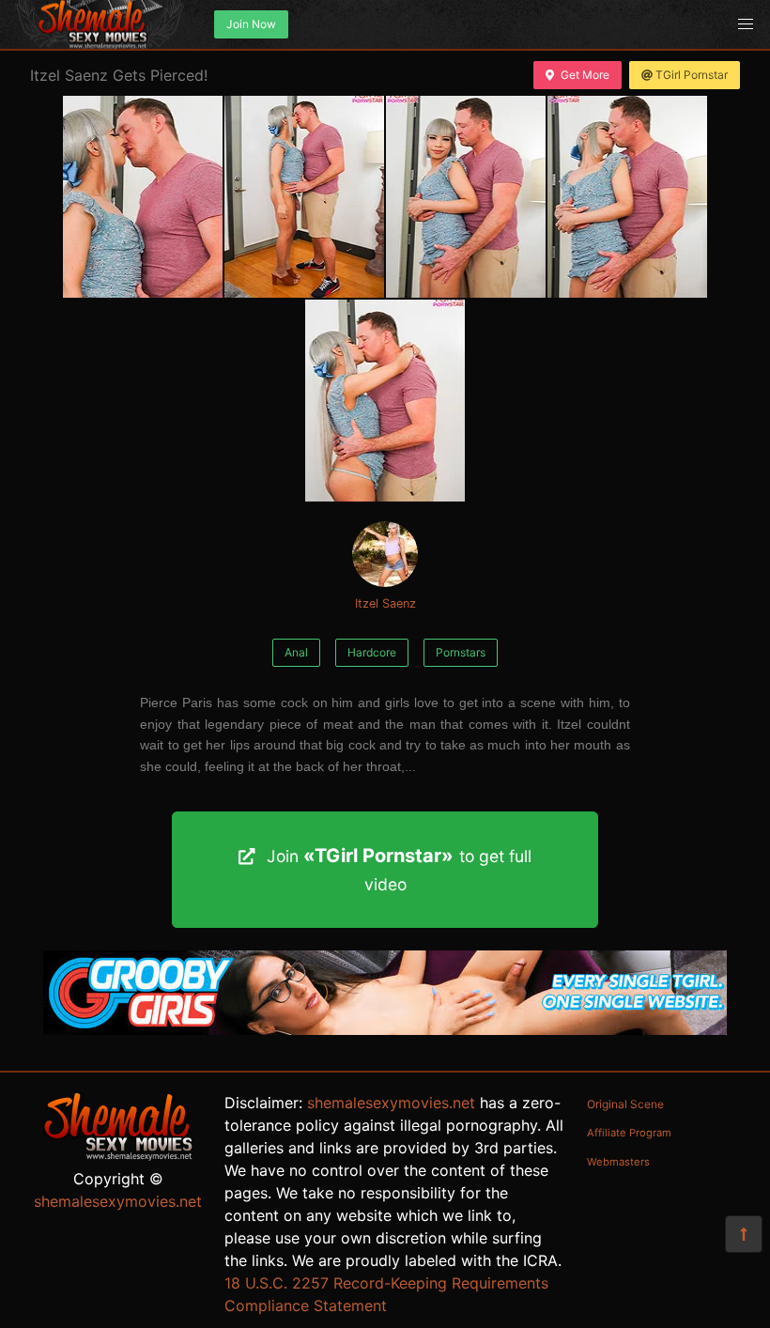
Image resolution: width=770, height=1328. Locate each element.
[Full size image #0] (143, 197)
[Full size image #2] (466, 197)
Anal (296, 652)
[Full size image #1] (304, 197)
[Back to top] (743, 1234)
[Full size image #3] (627, 197)
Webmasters (618, 1161)
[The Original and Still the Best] (385, 1029)
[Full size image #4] (385, 401)
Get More (585, 75)
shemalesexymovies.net (118, 1201)
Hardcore (371, 652)
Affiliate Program (629, 1132)
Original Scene (625, 1104)
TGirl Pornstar (691, 75)
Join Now (251, 24)
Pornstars (460, 652)
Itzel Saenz (385, 603)
